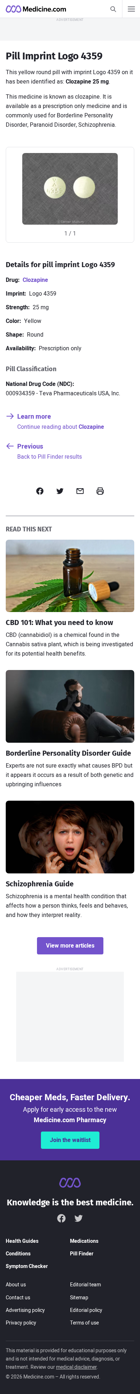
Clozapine (35, 280)
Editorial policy (86, 1310)
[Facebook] (61, 1218)
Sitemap (79, 1297)
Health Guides (22, 1241)
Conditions (18, 1254)
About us (16, 1285)
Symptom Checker (27, 1266)
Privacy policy (21, 1323)
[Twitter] (79, 1218)
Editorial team (85, 1285)
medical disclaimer (76, 1367)
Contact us (18, 1297)
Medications (84, 1241)
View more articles (70, 945)
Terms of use (84, 1323)
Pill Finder (81, 1254)
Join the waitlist (70, 1140)
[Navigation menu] (131, 9)
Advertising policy (25, 1310)
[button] (40, 491)
